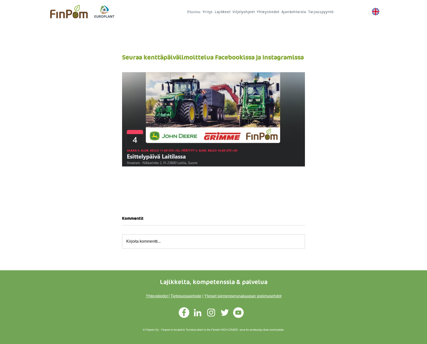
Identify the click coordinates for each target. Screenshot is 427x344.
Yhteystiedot (157, 296)
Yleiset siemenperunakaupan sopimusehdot (242, 296)
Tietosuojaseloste (186, 296)
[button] (244, 11)
